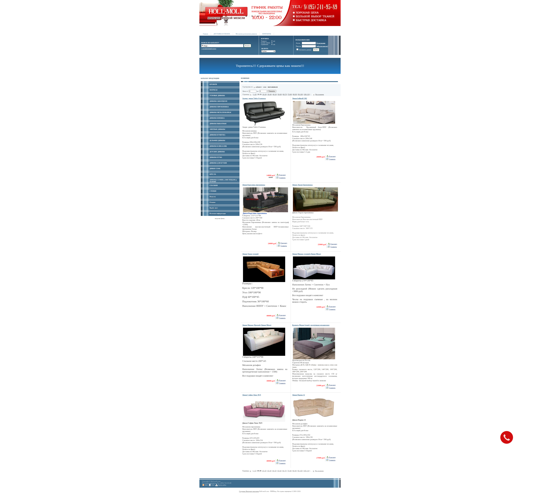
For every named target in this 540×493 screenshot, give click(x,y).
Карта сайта (222, 485)
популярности (273, 87)
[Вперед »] (313, 94)
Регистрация (320, 43)
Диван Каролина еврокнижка (253, 185)
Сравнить (282, 178)
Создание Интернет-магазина (249, 491)
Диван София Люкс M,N (251, 395)
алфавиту (259, 87)
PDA (212, 485)
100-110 (307, 94)
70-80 (290, 94)
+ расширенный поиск (208, 48)
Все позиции (319, 94)
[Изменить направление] (255, 87)
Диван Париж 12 (298, 395)
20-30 (264, 94)
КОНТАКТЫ (266, 34)
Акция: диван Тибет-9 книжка (254, 98)
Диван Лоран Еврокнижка (302, 185)
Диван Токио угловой (250, 254)
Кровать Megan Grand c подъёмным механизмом (310, 325)
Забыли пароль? (322, 46)
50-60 (280, 94)
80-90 (295, 94)
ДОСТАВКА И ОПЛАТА (222, 34)
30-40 (270, 94)
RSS (206, 485)
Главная (205, 34)
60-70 (285, 94)
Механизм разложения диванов (246, 34)
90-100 (300, 94)
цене (264, 87)
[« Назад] (251, 94)
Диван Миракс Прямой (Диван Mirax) (256, 325)
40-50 (275, 94)
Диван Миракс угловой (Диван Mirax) (306, 254)
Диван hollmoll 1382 (299, 98)
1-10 (254, 94)
